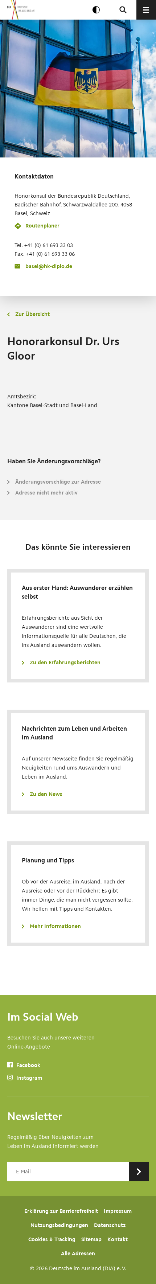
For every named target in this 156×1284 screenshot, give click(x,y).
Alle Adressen (78, 1253)
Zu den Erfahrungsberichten (65, 662)
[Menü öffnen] (146, 10)
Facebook (27, 1065)
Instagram (28, 1078)
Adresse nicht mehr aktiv (46, 492)
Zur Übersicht (32, 314)
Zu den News (46, 794)
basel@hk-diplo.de (48, 266)
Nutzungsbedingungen (59, 1225)
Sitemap (91, 1239)
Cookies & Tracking (51, 1239)
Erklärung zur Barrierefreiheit (61, 1211)
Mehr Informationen (55, 926)
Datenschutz (110, 1225)
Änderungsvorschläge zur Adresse (58, 482)
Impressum (118, 1211)
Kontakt (117, 1239)
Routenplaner (42, 225)
